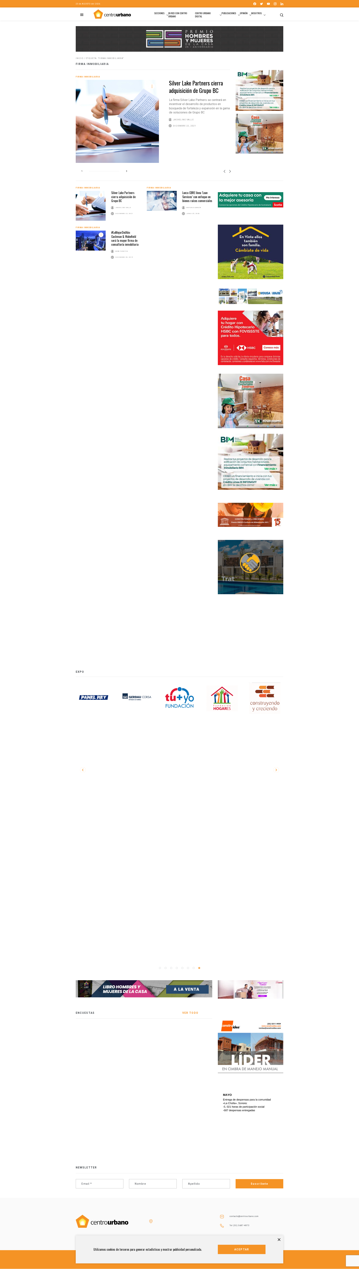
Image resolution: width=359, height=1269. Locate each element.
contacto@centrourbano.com (244, 1216)
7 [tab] (193, 968)
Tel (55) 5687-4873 (239, 1225)
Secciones (159, 13)
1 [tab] (160, 968)
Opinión (244, 13)
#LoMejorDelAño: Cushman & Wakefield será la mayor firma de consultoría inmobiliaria (125, 238)
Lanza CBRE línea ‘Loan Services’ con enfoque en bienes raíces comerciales (197, 196)
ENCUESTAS (85, 1012)
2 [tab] (165, 968)
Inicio (79, 58)
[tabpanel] (94, 698)
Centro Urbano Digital (203, 15)
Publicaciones (229, 13)
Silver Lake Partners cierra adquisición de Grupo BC (196, 87)
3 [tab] (171, 968)
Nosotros (256, 13)
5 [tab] (182, 968)
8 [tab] (199, 968)
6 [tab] (188, 968)
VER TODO (190, 1012)
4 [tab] (177, 968)
